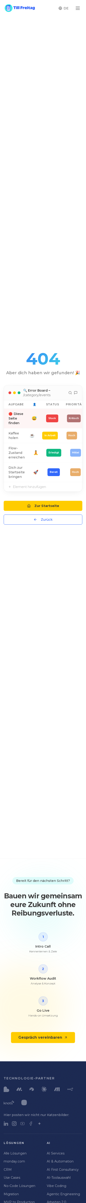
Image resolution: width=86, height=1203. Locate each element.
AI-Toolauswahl (59, 1178)
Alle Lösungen (15, 1153)
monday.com (14, 1161)
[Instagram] (14, 1123)
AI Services (55, 1153)
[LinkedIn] (6, 1123)
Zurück (47, 520)
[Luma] (39, 1123)
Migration (11, 1194)
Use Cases (12, 1178)
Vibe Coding (56, 1186)
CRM (8, 1170)
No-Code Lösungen (19, 1186)
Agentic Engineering (63, 1194)
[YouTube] (22, 1123)
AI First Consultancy (63, 1170)
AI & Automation (60, 1161)
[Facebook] (30, 1123)
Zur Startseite (46, 506)
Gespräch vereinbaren (40, 1037)
